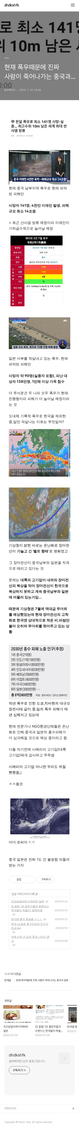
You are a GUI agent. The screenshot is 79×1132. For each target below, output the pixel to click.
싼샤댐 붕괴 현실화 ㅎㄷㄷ (26, 919)
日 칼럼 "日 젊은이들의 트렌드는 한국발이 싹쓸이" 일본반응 (30, 908)
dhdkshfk (11, 5)
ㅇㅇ (14, 893)
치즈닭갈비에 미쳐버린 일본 (27, 901)
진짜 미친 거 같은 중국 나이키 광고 (30, 938)
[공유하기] (25, 879)
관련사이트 (10, 1108)
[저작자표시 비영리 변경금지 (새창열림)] (60, 879)
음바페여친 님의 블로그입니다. (27, 1061)
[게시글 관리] (31, 879)
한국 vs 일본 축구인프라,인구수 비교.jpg (29, 926)
